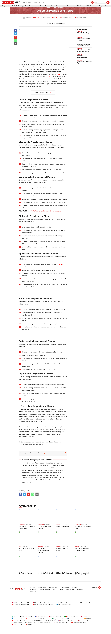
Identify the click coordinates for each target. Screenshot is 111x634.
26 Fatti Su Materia (25, 573)
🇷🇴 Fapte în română (30, 622)
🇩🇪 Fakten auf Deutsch (26, 617)
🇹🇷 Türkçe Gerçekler (17, 625)
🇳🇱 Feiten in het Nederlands (85, 621)
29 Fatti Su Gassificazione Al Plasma (44, 550)
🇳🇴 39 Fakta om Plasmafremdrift (20, 604)
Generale (69, 5)
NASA (48, 76)
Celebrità (14, 5)
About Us (32, 587)
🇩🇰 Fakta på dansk (86, 617)
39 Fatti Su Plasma (62, 526)
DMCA (54, 589)
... (108, 5)
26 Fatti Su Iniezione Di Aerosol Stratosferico (83, 50)
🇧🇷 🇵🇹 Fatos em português (71, 617)
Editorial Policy (42, 587)
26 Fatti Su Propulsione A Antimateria (27, 527)
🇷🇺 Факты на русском (44, 622)
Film (106, 5)
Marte (58, 74)
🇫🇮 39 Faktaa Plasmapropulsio (66, 603)
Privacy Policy (70, 589)
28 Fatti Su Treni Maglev (83, 33)
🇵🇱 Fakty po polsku (17, 622)
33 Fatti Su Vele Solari (45, 573)
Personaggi (21, 5)
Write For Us (33, 589)
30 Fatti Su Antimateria (64, 573)
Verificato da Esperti (67, 17)
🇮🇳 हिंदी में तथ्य (87, 619)
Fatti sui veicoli (60, 23)
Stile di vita (89, 5)
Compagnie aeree (6, 5)
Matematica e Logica (98, 5)
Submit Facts (80, 589)
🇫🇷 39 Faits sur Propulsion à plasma (87, 603)
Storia (74, 5)
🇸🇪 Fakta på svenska (17, 619)
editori (37, 472)
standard (51, 470)
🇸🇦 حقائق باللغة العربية (58, 619)
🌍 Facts (14, 617)
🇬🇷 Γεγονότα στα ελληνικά (74, 619)
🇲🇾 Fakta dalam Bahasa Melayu (66, 621)
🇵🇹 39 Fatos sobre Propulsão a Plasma (43, 604)
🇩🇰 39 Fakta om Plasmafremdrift (20, 603)
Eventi (53, 5)
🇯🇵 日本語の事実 (37, 621)
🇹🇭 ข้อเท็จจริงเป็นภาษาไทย (61, 622)
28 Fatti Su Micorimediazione (82, 56)
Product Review (65, 587)
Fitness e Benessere (61, 5)
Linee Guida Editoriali (81, 17)
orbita (60, 264)
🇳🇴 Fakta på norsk (30, 619)
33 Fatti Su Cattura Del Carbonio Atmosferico (83, 45)
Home (48, 7)
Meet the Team (53, 587)
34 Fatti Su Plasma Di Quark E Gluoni (82, 550)
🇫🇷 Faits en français (40, 617)
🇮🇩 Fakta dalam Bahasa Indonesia (20, 621)
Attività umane (81, 5)
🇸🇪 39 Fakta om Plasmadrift (64, 604)
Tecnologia (60, 7)
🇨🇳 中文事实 (29, 625)
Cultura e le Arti (29, 5)
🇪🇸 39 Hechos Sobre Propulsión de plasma (44, 603)
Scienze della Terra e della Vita (42, 5)
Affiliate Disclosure (45, 589)
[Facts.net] (11, 2)
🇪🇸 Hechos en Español (55, 617)
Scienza (54, 7)
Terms (61, 589)
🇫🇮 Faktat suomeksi (43, 619)
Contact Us (75, 587)
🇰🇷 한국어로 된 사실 (50, 621)
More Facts (33, 591)
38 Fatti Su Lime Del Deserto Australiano (82, 574)
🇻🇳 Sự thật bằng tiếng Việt (78, 622)
